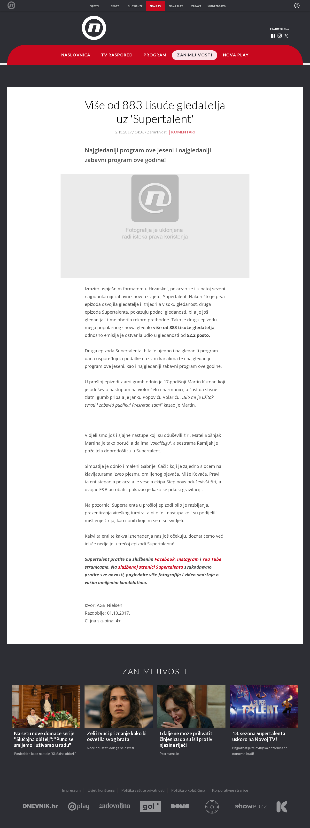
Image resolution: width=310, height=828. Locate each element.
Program (155, 55)
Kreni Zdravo (281, 806)
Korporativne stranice (230, 790)
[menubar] (297, 5)
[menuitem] (297, 5)
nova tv (155, 6)
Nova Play (236, 55)
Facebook (165, 559)
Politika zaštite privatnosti (142, 790)
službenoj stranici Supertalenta (150, 567)
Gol (150, 806)
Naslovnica (75, 55)
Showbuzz (251, 806)
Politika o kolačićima (188, 790)
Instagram (188, 559)
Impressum (71, 790)
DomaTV (180, 806)
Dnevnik (40, 806)
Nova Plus (78, 806)
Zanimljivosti (194, 55)
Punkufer (212, 806)
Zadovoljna (114, 806)
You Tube (211, 559)
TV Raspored (117, 55)
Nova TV (14, 5)
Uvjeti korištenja (101, 790)
